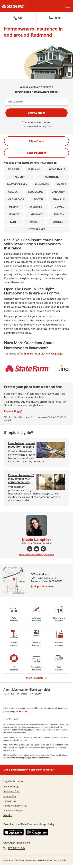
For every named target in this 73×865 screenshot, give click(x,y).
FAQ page (56, 353)
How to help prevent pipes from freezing (21, 445)
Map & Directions (43, 586)
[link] (18, 6)
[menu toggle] (67, 6)
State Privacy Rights (13, 810)
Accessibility (9, 796)
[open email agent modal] (36, 549)
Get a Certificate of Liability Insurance (36, 554)
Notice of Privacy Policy (15, 806)
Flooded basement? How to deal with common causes (21, 479)
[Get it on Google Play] (36, 832)
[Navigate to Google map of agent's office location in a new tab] (43, 549)
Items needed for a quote (36, 126)
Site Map (7, 815)
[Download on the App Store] (13, 832)
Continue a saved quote (36, 122)
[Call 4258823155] (29, 549)
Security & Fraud (11, 791)
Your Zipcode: (15, 101)
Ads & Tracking (11, 787)
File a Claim (36, 141)
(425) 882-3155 (28, 353)
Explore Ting (11, 411)
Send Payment (36, 152)
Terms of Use (9, 801)
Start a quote (36, 112)
